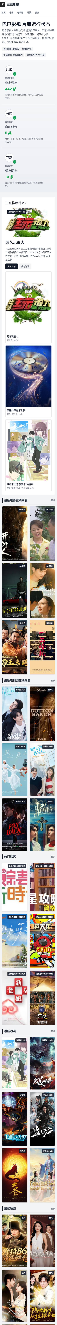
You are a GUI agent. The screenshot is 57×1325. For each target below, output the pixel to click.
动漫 (29, 12)
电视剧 (20, 12)
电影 (11, 12)
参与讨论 (25, 266)
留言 (37, 12)
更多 (53, 500)
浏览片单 (11, 266)
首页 (3, 12)
